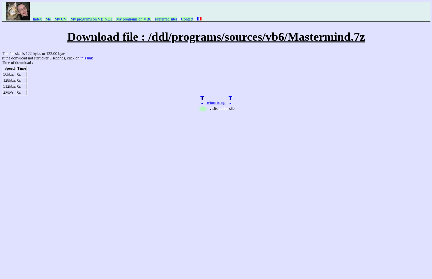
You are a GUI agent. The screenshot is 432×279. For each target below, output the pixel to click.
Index (37, 19)
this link (86, 58)
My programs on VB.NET (91, 19)
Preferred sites (166, 19)
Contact (187, 19)
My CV (60, 19)
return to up (216, 102)
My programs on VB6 (133, 19)
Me (48, 19)
